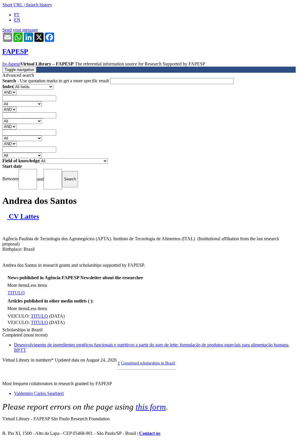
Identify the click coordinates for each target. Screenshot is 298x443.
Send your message (20, 29)
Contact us (149, 433)
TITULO (16, 292)
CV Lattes (23, 216)
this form (151, 406)
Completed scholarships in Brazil (148, 363)
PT (16, 14)
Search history (39, 4)
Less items (37, 285)
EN (17, 19)
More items (17, 285)
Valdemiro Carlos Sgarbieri (39, 393)
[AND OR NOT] (9, 92)
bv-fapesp (11, 63)
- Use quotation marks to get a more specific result (56, 80)
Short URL (12, 4)
